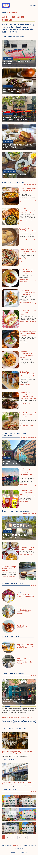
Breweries (7, 457)
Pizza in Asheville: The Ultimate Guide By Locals (27, 251)
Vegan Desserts (30, 721)
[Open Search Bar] (26, 5)
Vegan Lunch (19, 721)
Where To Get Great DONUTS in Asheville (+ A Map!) (25, 596)
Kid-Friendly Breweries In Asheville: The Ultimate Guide (25, 472)
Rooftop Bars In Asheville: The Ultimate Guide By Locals (24, 661)
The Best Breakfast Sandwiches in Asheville (27, 415)
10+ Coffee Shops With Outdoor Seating (9, 568)
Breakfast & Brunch (9, 171)
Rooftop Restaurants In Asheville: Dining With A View (25, 646)
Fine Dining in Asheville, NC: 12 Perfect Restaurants (17, 90)
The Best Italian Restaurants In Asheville (26, 272)
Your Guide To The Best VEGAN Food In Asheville (17, 700)
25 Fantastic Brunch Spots (16, 175)
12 (20, 837)
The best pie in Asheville (23, 627)
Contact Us (32, 845)
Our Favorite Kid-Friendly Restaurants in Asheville (15, 118)
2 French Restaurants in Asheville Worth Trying (26, 354)
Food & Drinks (8, 58)
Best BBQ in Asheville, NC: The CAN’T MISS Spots (27, 210)
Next (25, 837)
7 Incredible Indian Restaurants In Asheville (27, 190)
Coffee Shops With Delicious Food (27, 548)
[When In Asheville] (6, 5)
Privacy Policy (19, 848)
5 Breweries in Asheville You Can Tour (27, 493)
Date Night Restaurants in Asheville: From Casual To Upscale (17, 752)
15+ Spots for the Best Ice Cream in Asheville (24, 612)
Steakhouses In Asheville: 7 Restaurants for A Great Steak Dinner (27, 395)
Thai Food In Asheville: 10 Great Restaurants (27, 292)
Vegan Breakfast (8, 721)
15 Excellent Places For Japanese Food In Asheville (27, 333)
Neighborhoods (6, 845)
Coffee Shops (8, 531)
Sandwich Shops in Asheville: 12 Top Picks (27, 313)
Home (4, 12)
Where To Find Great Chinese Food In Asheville (27, 231)
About (26, 845)
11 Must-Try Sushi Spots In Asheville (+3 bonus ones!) (27, 374)
